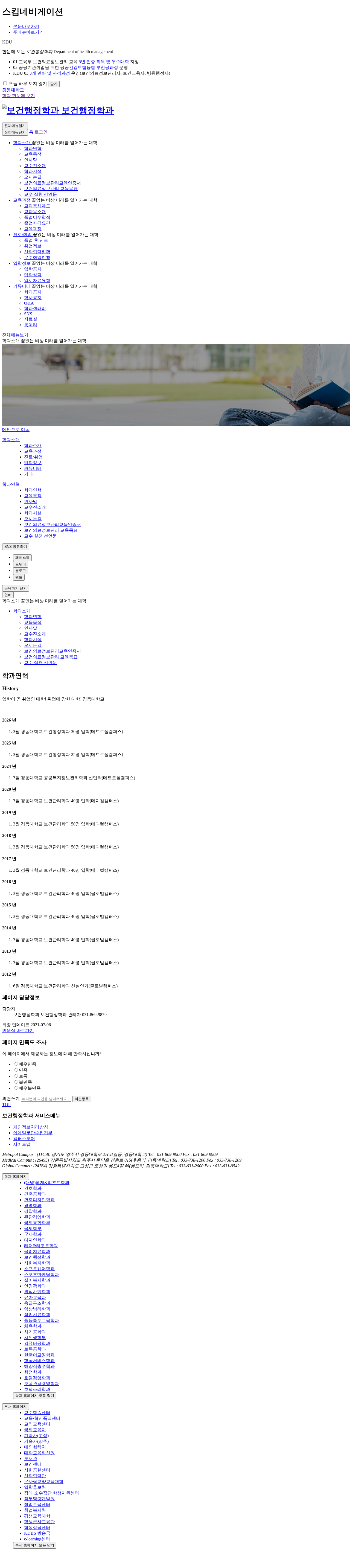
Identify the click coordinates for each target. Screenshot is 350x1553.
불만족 (25, 1082)
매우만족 (27, 1064)
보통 (23, 1076)
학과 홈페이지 (15, 1176)
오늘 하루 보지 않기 (28, 83)
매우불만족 (30, 1088)
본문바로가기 (26, 26)
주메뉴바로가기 (28, 32)
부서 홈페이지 (15, 1406)
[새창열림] (31, 110)
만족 (23, 1070)
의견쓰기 (11, 1098)
